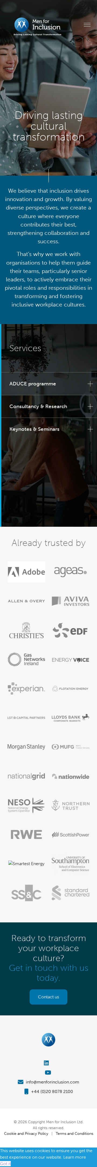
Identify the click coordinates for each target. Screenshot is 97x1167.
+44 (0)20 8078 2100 (51, 1091)
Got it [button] (5, 1163)
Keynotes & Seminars (34, 429)
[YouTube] (48, 1072)
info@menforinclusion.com (52, 1082)
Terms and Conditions (74, 1133)
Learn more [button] (74, 1157)
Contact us (48, 996)
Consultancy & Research (38, 406)
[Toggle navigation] (87, 24)
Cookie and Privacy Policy (26, 1133)
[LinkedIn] (48, 1063)
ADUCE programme (32, 384)
